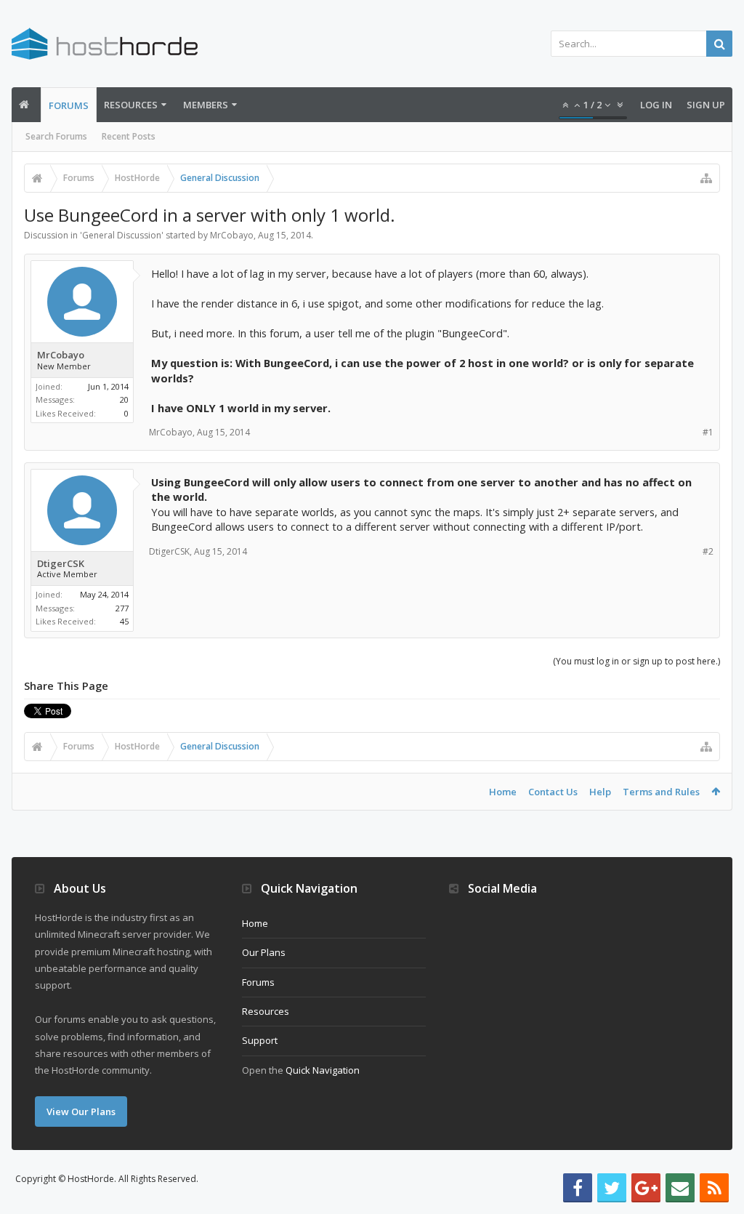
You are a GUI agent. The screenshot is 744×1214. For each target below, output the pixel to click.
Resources (131, 104)
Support (260, 1040)
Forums (69, 105)
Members (205, 104)
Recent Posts (128, 136)
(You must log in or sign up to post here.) (636, 661)
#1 (708, 432)
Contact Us (553, 791)
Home (503, 791)
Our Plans (264, 952)
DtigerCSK (60, 564)
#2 (708, 551)
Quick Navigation (323, 1070)
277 (122, 608)
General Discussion (121, 235)
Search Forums (56, 136)
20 (124, 399)
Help (600, 791)
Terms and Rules (661, 791)
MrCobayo (232, 235)
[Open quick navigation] (706, 178)
